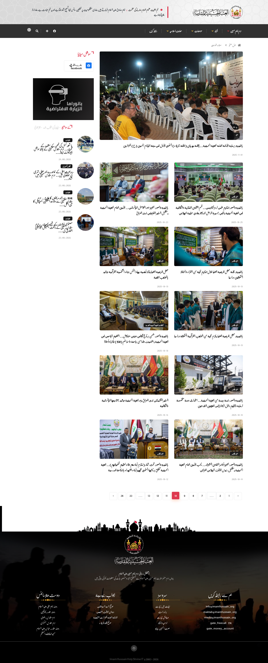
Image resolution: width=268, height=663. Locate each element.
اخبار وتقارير (235, 197)
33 (130, 495)
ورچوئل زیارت (163, 617)
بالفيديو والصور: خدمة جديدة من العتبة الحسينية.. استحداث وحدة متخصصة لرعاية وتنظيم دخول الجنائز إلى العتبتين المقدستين (209, 403)
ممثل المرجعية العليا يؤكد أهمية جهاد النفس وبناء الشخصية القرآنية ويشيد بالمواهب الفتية (135, 274)
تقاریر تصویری (66, 166)
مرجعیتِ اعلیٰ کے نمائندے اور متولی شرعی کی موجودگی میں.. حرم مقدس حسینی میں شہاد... (53, 175)
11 (167, 495)
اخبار (237, 135)
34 (122, 495)
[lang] (29, 30)
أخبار (216, 31)
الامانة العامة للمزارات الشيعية (105, 617)
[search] (37, 31)
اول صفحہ (232, 45)
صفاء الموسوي (216, 45)
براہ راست (162, 612)
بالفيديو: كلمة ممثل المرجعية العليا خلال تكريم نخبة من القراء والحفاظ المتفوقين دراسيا (212, 274)
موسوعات (198, 31)
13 (149, 495)
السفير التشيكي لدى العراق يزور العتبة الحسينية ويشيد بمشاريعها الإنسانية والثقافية (135, 403)
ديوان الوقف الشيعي (105, 612)
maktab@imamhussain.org (220, 612)
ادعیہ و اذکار (162, 623)
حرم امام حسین (236, 31)
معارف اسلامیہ (176, 31)
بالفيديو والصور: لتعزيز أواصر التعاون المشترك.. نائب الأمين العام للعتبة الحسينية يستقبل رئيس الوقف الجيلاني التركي (211, 467)
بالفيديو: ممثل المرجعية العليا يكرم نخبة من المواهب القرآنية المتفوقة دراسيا (208, 336)
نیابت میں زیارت (162, 606)
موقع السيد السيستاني (105, 606)
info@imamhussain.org (220, 606)
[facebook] (54, 31)
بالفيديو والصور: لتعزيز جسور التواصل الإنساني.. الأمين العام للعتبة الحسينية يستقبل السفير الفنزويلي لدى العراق (134, 210)
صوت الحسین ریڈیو (162, 628)
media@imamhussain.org (220, 617)
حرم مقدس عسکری (48, 623)
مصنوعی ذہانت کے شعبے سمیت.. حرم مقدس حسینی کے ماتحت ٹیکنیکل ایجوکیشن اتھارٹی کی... (53, 227)
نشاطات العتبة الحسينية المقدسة (154, 325)
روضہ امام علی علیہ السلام (47, 606)
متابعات (67, 140)
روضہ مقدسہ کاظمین (48, 612)
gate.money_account (220, 628)
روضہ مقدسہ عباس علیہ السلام (47, 628)
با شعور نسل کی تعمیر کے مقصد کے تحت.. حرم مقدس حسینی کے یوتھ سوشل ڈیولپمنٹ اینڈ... (53, 149)
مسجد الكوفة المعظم (47, 634)
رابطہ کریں (153, 31)
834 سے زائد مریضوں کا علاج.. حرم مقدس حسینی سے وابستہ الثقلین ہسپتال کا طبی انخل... (52, 201)
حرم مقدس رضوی (48, 617)
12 (158, 495)
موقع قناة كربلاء (105, 623)
